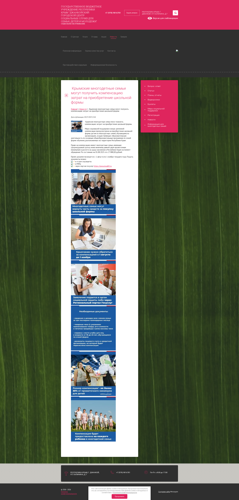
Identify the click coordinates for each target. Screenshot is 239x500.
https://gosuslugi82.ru (103, 166)
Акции (103, 37)
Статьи (151, 91)
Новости (113, 37)
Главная (64, 37)
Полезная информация (72, 51)
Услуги (85, 37)
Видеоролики (154, 100)
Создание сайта (164, 492)
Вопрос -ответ (154, 86)
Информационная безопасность (104, 65)
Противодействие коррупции (75, 65)
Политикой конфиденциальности (125, 493)
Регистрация (153, 115)
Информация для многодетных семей (157, 125)
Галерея (124, 37)
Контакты (112, 51)
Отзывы (94, 37)
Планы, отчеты (154, 95)
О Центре (75, 37)
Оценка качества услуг (94, 51)
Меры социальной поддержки (156, 110)
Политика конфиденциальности (69, 493)
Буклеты (151, 104)
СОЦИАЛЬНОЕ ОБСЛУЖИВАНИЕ (73, 24)
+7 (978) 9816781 (113, 13)
